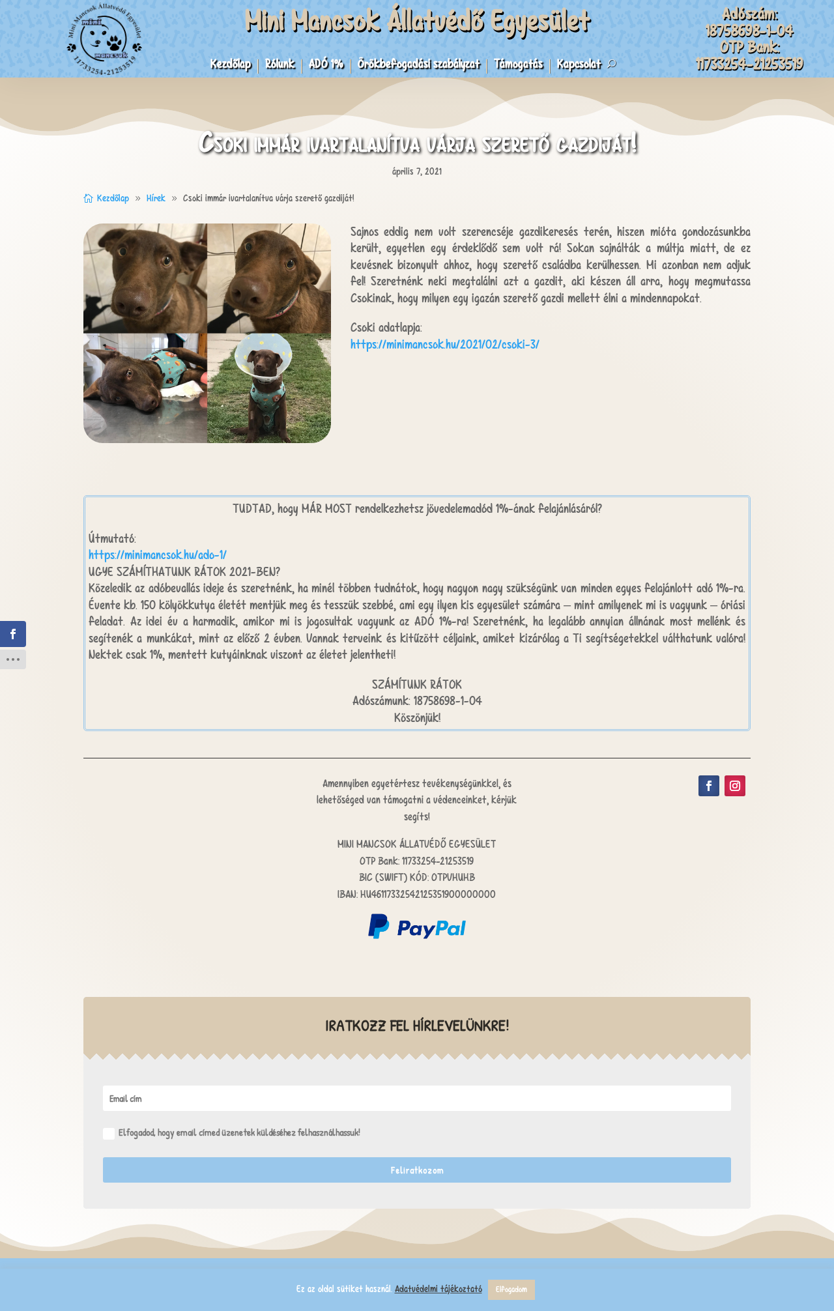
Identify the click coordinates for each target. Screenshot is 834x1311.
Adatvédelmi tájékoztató (438, 1289)
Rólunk (280, 65)
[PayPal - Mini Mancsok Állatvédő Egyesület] (417, 935)
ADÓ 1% (326, 65)
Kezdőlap (230, 65)
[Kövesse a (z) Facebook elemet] (708, 785)
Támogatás (518, 65)
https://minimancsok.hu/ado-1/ (158, 555)
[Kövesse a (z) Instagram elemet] (735, 785)
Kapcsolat (579, 65)
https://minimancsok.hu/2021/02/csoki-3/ (445, 344)
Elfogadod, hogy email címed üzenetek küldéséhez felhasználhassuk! (239, 1132)
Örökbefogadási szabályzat (419, 65)
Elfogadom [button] (511, 1289)
